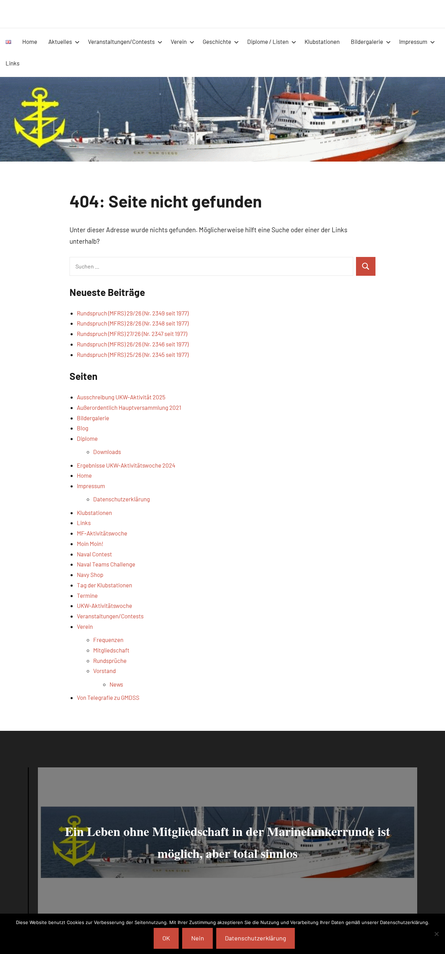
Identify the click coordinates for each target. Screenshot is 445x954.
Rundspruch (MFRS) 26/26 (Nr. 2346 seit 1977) (132, 344)
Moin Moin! (90, 543)
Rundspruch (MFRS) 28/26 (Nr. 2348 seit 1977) (132, 323)
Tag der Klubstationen (104, 584)
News (116, 684)
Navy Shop (90, 574)
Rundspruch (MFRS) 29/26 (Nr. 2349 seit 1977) (132, 313)
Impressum (413, 41)
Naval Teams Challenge (106, 564)
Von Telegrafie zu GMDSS (108, 697)
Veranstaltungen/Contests (121, 41)
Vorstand (104, 670)
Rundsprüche (110, 660)
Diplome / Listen (268, 41)
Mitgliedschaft (111, 650)
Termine (87, 595)
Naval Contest (94, 553)
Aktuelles (60, 41)
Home (29, 41)
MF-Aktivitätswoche (102, 533)
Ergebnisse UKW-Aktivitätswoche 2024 (126, 465)
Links (12, 63)
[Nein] (436, 933)
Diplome (87, 438)
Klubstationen (322, 41)
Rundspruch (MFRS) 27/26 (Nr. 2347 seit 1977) (132, 333)
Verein (179, 41)
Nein (197, 938)
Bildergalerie (367, 41)
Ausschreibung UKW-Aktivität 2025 (121, 396)
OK (166, 938)
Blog (82, 427)
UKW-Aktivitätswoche (104, 605)
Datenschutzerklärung (121, 498)
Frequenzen (108, 639)
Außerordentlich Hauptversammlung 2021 (129, 407)
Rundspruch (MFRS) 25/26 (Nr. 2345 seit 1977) (132, 354)
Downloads (107, 451)
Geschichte (217, 41)
